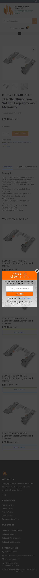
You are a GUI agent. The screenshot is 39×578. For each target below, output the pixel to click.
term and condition (25, 298)
